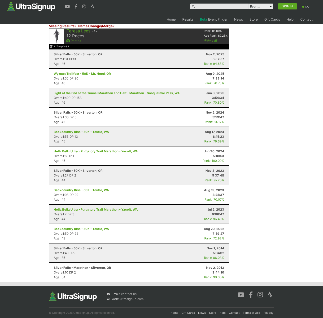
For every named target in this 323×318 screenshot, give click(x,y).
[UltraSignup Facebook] (76, 6)
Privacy (268, 312)
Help (290, 19)
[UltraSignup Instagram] (84, 6)
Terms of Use (251, 312)
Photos (75, 41)
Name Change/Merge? (96, 26)
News (238, 19)
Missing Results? (62, 26)
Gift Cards (272, 19)
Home (171, 19)
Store (253, 19)
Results (187, 19)
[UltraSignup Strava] (92, 6)
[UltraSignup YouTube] (68, 6)
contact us (129, 294)
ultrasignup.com (132, 299)
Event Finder (213, 19)
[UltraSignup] (31, 6)
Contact (306, 19)
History (209, 40)
